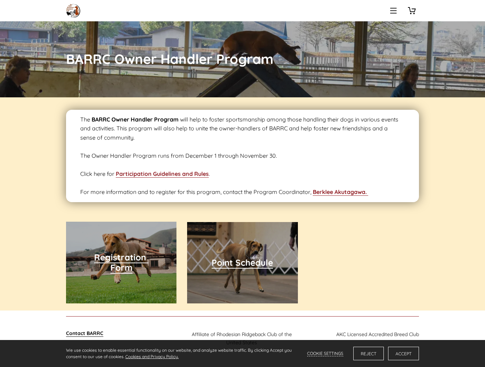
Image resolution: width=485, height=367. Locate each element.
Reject (368, 353)
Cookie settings (325, 353)
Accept (404, 353)
